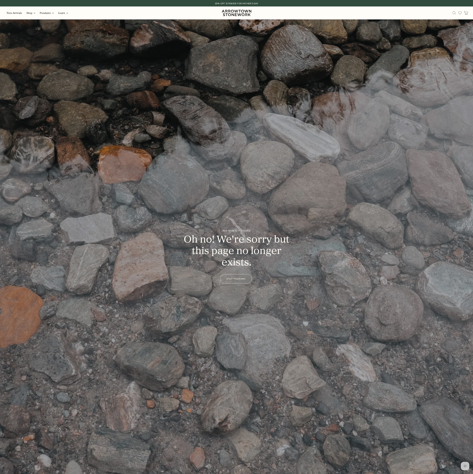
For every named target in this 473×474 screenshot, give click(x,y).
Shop (29, 13)
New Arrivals (14, 13)
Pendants (45, 13)
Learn (62, 13)
